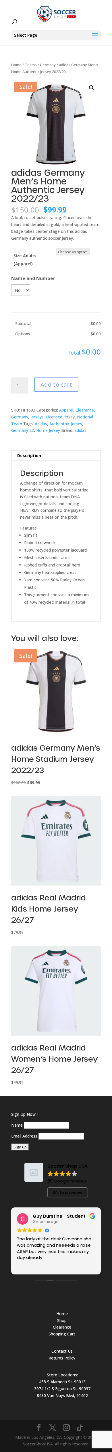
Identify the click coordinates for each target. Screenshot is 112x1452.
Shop (62, 1320)
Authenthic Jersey (65, 423)
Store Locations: (62, 1375)
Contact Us (62, 1351)
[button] (91, 88)
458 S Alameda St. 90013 (62, 1381)
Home (16, 64)
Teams (31, 64)
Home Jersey (48, 430)
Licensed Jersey (60, 417)
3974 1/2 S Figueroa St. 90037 (62, 1388)
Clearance (85, 410)
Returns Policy (62, 1358)
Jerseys (37, 417)
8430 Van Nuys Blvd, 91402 (62, 1395)
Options (22, 334)
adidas (80, 430)
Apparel (66, 410)
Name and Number (33, 278)
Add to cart (56, 384)
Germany (48, 64)
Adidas (41, 423)
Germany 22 (22, 430)
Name (17, 1125)
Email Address (24, 1136)
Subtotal (23, 323)
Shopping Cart (62, 1334)
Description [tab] (29, 455)
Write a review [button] (67, 1192)
